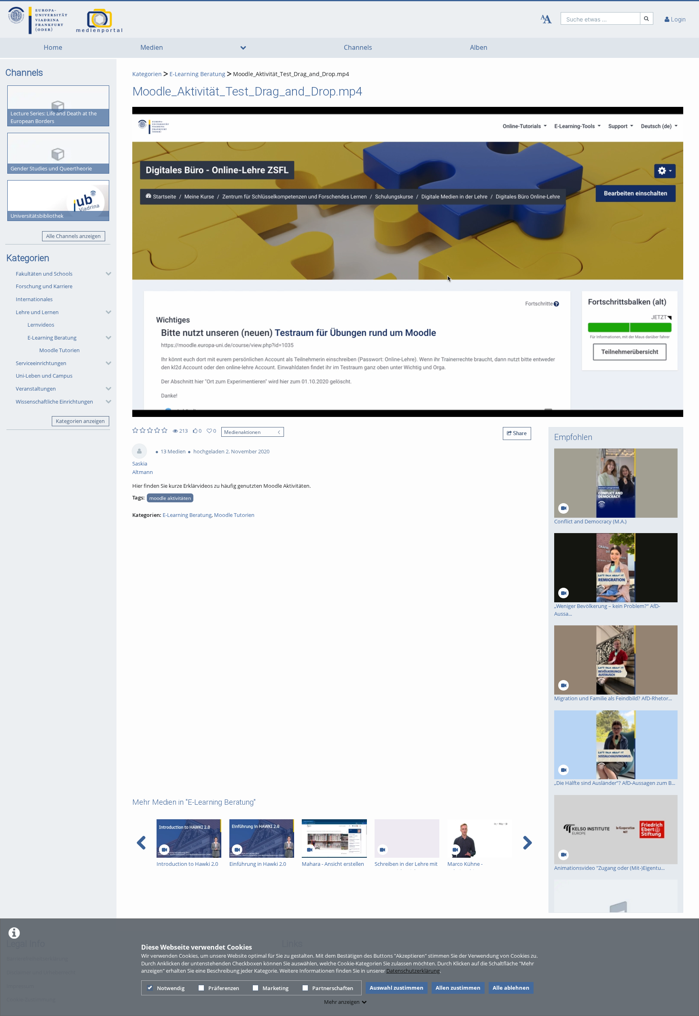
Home (53, 47)
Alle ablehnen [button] (511, 987)
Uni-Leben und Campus (44, 375)
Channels (358, 47)
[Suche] (647, 18)
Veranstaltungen (36, 388)
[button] (61, 273)
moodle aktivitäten (170, 498)
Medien (151, 47)
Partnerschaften (332, 988)
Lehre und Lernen (37, 312)
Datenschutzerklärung (413, 970)
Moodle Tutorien (59, 350)
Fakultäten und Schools (44, 273)
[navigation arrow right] (527, 842)
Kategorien (147, 74)
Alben (478, 47)
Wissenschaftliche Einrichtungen (54, 401)
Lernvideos (41, 324)
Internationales (34, 299)
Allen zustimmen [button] (458, 987)
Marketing (275, 988)
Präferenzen (223, 988)
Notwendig (170, 988)
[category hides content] (106, 273)
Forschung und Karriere (44, 286)
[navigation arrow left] (141, 842)
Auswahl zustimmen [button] (397, 987)
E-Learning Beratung (52, 337)
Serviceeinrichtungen (41, 363)
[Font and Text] (546, 19)
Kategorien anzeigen (80, 421)
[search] (600, 18)
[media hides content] (242, 48)
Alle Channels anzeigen (73, 236)
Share (519, 433)
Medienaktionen (242, 432)
